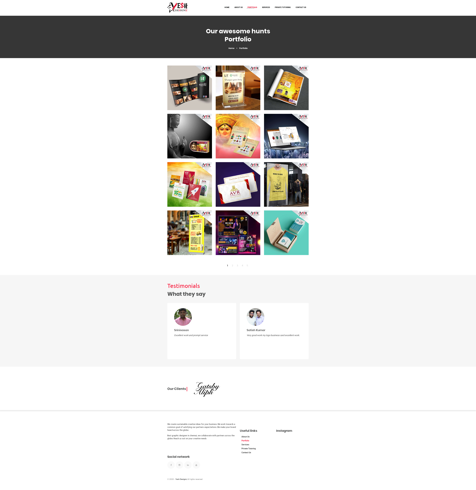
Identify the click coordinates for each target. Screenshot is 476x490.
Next (307, 376)
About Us (238, 7)
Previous (304, 376)
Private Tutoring (283, 7)
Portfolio (252, 7)
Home (226, 7)
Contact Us (301, 7)
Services (266, 7)
